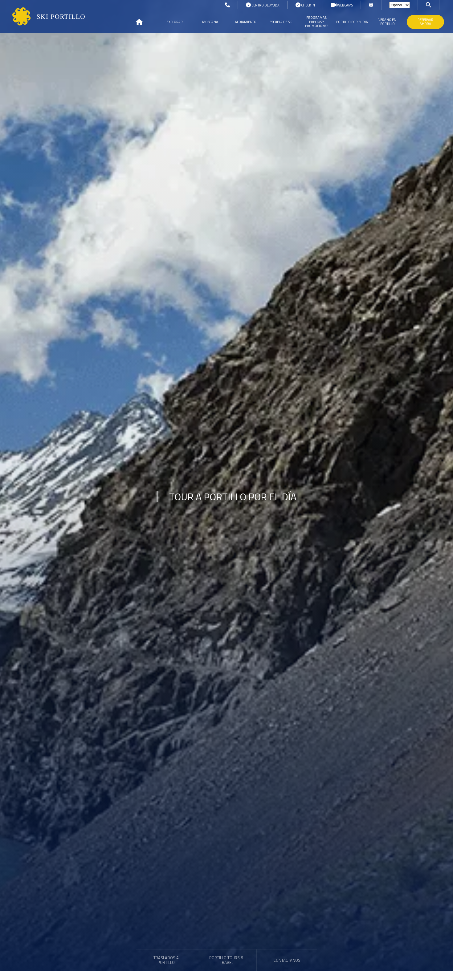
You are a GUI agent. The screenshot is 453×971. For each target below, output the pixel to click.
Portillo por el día (352, 21)
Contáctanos (286, 960)
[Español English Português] (399, 5)
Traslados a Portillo (166, 960)
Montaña (210, 21)
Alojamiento (245, 21)
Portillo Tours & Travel (226, 960)
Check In (307, 5)
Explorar (175, 21)
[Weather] (371, 5)
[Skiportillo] (43, 16)
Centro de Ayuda (265, 5)
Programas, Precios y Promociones (316, 21)
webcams (345, 5)
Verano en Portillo (387, 21)
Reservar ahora (425, 21)
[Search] (428, 4)
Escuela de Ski (281, 21)
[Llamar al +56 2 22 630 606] (227, 5)
